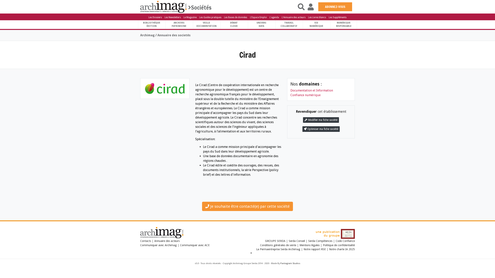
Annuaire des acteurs (167, 240)
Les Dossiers (155, 17)
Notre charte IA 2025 (342, 249)
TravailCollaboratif (289, 24)
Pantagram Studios (290, 263)
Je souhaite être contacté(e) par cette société (249, 206)
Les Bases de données (235, 17)
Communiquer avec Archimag (158, 245)
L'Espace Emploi (258, 17)
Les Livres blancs (317, 17)
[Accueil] (163, 6)
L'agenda (274, 17)
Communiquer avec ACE (195, 245)
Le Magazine (190, 17)
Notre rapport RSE (315, 249)
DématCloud (234, 24)
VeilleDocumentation (206, 24)
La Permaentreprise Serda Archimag (278, 249)
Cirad (247, 54)
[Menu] (143, 7)
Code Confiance (345, 240)
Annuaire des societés (173, 35)
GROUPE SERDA (275, 240)
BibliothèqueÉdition (151, 24)
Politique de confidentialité (339, 245)
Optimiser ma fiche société (322, 129)
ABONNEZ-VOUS (335, 7)
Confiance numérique (305, 95)
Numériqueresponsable (343, 24)
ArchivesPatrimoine (179, 24)
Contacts (145, 240)
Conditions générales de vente (278, 245)
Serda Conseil (297, 240)
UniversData (261, 24)
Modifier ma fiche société (322, 119)
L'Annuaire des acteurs (294, 17)
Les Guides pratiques (210, 17)
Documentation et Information (311, 90)
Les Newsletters (173, 17)
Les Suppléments (337, 17)
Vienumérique (316, 24)
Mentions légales (310, 245)
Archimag (147, 35)
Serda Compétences (320, 240)
